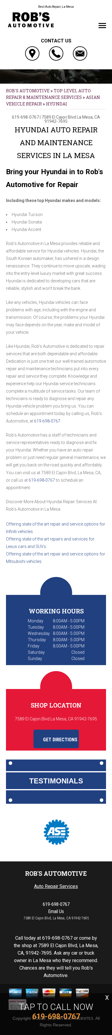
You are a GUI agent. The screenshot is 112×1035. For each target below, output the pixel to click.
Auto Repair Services (56, 886)
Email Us (56, 911)
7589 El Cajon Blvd (59, 117)
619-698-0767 (25, 117)
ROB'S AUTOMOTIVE (28, 91)
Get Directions (59, 739)
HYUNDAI (56, 104)
